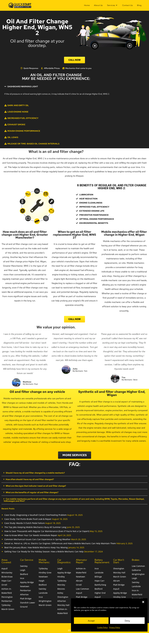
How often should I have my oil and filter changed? (30, 479)
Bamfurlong (100, 584)
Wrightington (45, 601)
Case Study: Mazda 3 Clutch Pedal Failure (24, 523)
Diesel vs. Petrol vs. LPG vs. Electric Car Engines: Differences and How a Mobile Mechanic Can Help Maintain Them (60, 543)
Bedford (24, 574)
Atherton (24, 594)
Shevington (62, 597)
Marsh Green (7, 609)
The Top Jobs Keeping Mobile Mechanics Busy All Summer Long (35, 527)
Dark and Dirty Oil (18, 105)
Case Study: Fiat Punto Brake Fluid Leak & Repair (28, 519)
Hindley (61, 576)
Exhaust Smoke (16, 124)
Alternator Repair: (81, 561)
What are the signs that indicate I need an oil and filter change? (36, 486)
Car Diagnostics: (64, 561)
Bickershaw (7, 576)
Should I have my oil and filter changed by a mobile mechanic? (35, 472)
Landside (43, 592)
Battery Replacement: (102, 561)
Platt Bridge (25, 598)
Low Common (82, 588)
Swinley (24, 566)
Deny (127, 620)
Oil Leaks (12, 137)
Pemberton (6, 601)
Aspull (4, 568)
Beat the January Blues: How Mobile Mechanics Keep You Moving (36, 547)
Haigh (41, 580)
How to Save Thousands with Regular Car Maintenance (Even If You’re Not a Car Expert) (46, 531)
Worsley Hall (63, 605)
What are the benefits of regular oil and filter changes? (32, 492)
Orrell (4, 584)
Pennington (7, 597)
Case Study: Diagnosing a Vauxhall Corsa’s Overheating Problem (35, 515)
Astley (60, 592)
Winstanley (6, 572)
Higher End (100, 592)
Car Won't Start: (118, 561)
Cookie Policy (102, 627)
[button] (143, 601)
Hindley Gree (45, 572)
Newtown (24, 586)
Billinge (98, 576)
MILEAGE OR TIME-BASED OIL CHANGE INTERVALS (33, 143)
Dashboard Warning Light (22, 86)
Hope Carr (6, 580)
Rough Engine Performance (23, 131)
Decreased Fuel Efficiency (22, 118)
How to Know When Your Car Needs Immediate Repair (30, 535)
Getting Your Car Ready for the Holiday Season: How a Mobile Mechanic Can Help (44, 551)
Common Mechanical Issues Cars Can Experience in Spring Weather (37, 539)
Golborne (136, 570)
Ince (22, 578)
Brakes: (136, 559)
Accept (91, 620)
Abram (79, 580)
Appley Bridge (27, 582)
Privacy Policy (114, 627)
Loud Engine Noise (17, 111)
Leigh (22, 570)
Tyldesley (5, 605)
